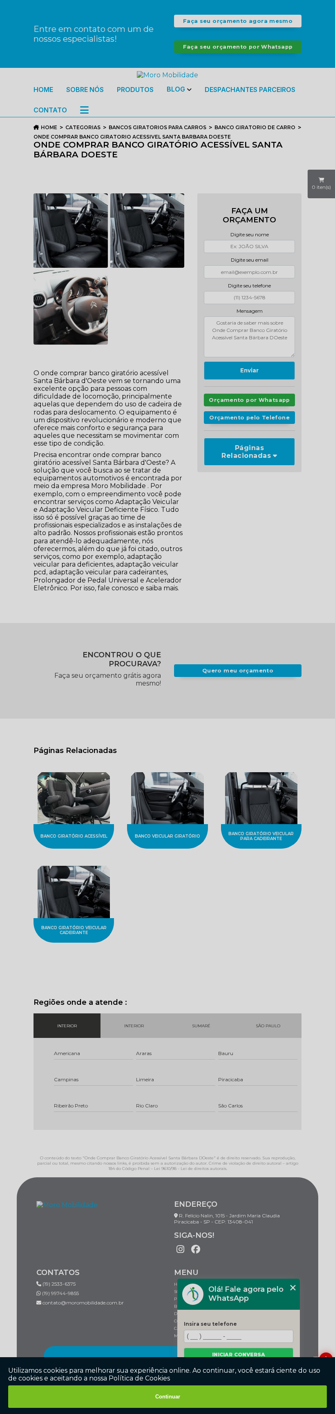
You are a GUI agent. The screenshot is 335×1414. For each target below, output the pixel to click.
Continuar (167, 1397)
